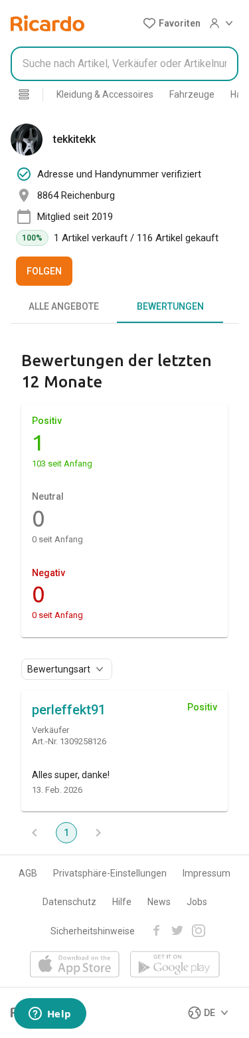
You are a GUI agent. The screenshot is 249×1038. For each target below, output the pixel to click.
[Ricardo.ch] (47, 23)
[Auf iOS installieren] (75, 965)
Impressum (206, 873)
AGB (28, 873)
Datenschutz (69, 901)
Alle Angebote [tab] (64, 306)
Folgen (44, 271)
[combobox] (124, 64)
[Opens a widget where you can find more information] (49, 1014)
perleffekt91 (69, 710)
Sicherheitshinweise (92, 931)
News (159, 901)
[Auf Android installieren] (175, 965)
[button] (171, 23)
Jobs (197, 901)
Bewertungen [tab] (170, 306)
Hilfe (121, 901)
